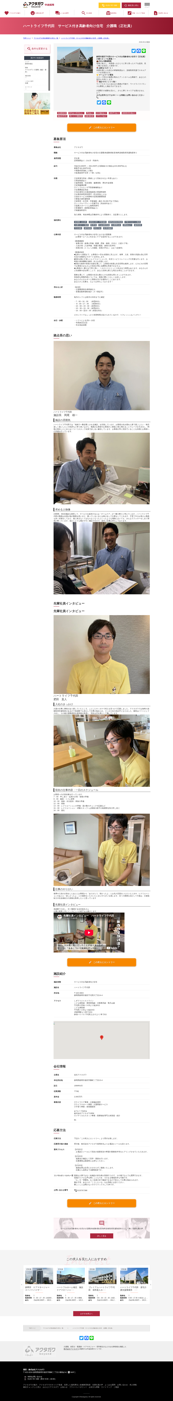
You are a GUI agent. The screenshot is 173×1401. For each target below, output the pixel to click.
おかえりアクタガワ (51, 1387)
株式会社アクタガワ (71, 1349)
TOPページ (27, 38)
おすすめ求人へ (86, 1314)
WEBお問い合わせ (35, 1377)
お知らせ (64, 1387)
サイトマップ (106, 1387)
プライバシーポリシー (78, 1387)
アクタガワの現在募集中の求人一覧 (46, 38)
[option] (39, 1284)
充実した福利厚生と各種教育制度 (77, 1385)
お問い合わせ (122, 1385)
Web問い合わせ (160, 13)
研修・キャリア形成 (136, 13)
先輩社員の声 (37, 13)
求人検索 (86, 13)
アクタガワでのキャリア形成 (50, 1385)
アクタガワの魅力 (12, 13)
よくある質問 (62, 13)
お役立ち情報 (94, 1387)
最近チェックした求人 (32, 1387)
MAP (72, 1372)
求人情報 (133, 1385)
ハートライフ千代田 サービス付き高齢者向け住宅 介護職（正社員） (85, 38)
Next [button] (150, 1284)
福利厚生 (111, 13)
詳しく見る (101, 1236)
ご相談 (116, 1387)
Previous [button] (21, 1284)
